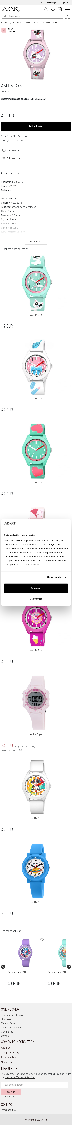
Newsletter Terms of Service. (20, 1077)
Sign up (11, 1092)
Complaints (7, 1031)
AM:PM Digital (36, 734)
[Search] (5, 16)
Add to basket (36, 126)
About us (6, 1047)
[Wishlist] (53, 9)
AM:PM (29, 23)
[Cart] (60, 9)
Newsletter (6, 1062)
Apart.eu (5, 23)
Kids (39, 23)
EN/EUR (50, 2)
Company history (10, 1052)
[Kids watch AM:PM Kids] (26, 953)
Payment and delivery (12, 1015)
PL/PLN (67, 2)
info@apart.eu (8, 1110)
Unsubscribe (7, 1096)
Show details (54, 577)
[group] (26, 966)
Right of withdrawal (11, 1027)
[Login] (46, 9)
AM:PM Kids (36, 314)
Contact (5, 1036)
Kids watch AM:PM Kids (18, 972)
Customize (36, 598)
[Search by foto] (11, 30)
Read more (36, 241)
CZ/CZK (59, 2)
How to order (8, 1019)
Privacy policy (8, 1057)
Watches (17, 23)
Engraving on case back (23, 99)
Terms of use (8, 1023)
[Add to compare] (2, 157)
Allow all (36, 587)
